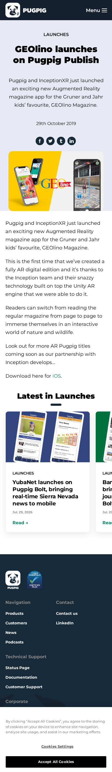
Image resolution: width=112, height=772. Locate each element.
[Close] (105, 716)
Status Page (17, 667)
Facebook (40, 141)
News (10, 632)
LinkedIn (65, 623)
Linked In (72, 141)
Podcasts (14, 642)
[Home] (25, 10)
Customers (16, 623)
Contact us (66, 613)
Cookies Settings (57, 746)
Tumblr (61, 141)
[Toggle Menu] (104, 10)
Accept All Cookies (56, 761)
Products (14, 613)
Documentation (21, 677)
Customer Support (23, 686)
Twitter (50, 141)
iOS (56, 376)
